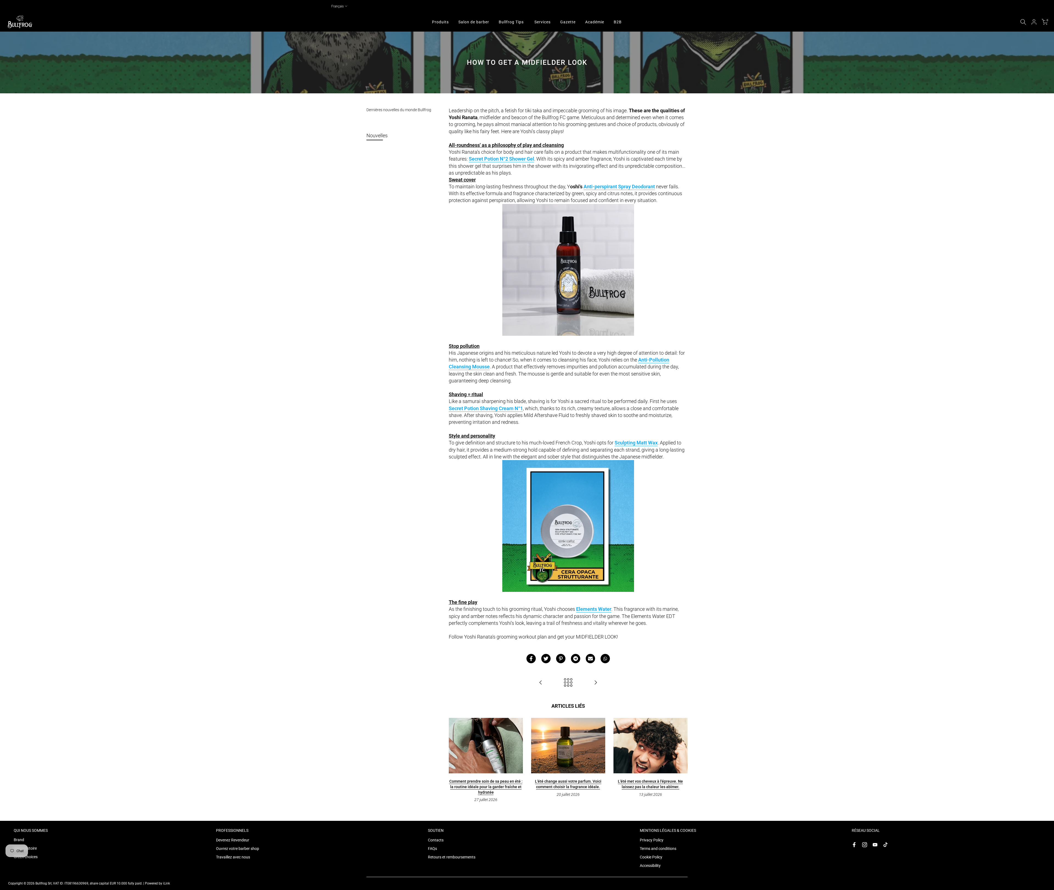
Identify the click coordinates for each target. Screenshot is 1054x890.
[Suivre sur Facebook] (854, 844)
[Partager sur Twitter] (546, 658)
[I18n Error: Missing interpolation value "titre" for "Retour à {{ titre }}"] (568, 683)
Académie (594, 22)
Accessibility (650, 865)
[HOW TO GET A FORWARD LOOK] (595, 683)
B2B (618, 22)
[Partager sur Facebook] (531, 658)
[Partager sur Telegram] (575, 658)
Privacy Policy (651, 840)
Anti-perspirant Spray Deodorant (619, 186)
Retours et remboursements (451, 857)
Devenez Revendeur (232, 840)
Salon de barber (473, 22)
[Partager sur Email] (590, 658)
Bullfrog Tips (511, 22)
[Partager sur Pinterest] (560, 658)
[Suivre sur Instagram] (864, 844)
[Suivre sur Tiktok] (885, 844)
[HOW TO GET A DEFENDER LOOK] (540, 683)
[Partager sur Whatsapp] (605, 658)
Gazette (568, 22)
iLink (166, 883)
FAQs (432, 848)
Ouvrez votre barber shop (237, 848)
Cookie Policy (651, 857)
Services (542, 22)
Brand (19, 840)
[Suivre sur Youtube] (875, 844)
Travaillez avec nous (233, 857)
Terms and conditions (658, 848)
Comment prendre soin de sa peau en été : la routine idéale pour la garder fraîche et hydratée (486, 786)
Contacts (436, 840)
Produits (440, 22)
